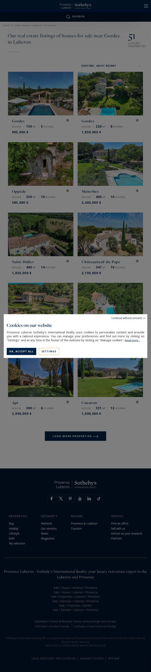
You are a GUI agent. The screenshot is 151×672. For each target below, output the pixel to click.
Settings (48, 351)
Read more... (132, 340)
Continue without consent (126, 318)
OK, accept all (21, 351)
